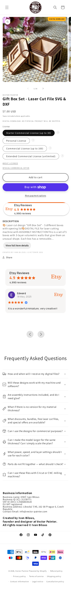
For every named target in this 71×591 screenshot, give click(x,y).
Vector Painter (21, 571)
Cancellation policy (55, 581)
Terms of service (36, 576)
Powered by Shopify (38, 571)
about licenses (10, 163)
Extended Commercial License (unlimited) (30, 156)
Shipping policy (54, 576)
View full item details (17, 245)
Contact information (19, 581)
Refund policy (56, 571)
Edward (21, 293)
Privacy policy (19, 576)
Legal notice (37, 581)
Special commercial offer (16, 168)
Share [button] (9, 257)
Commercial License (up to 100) (24, 148)
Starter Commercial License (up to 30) (28, 132)
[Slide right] (43, 88)
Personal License (16, 140)
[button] (7, 7)
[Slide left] (28, 88)
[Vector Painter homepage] (35, 7)
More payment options (35, 195)
